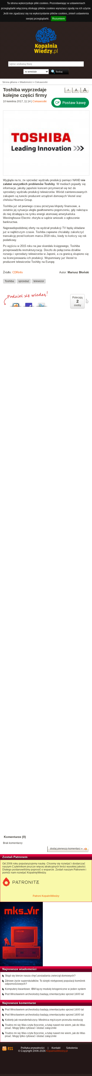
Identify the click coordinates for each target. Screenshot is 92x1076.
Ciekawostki (40, 101)
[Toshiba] (46, 174)
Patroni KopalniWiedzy (46, 895)
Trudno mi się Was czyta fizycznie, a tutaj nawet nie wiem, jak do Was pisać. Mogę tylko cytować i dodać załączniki (45, 1026)
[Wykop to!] (15, 304)
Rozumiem (58, 18)
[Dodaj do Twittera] (41, 304)
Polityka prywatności (33, 1047)
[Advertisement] (46, 503)
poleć (87, 301)
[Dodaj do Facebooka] (28, 304)
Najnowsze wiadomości (19, 969)
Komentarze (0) (15, 837)
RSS (10, 1048)
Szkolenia (72, 1047)
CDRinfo (17, 272)
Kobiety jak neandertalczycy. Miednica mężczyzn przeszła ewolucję (44, 1019)
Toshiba (9, 281)
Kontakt (56, 1047)
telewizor (39, 281)
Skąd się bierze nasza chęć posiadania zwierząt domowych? (40, 975)
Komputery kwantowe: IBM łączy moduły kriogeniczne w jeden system (45, 988)
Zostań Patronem (14, 857)
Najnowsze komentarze (19, 1003)
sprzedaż (23, 281)
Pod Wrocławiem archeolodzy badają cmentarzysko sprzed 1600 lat (44, 994)
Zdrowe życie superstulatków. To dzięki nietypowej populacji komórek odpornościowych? (45, 982)
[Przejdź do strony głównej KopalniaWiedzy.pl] (46, 40)
